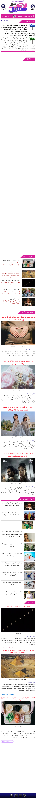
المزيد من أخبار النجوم (8, 647)
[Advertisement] (18, 79)
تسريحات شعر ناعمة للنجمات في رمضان (11, 531)
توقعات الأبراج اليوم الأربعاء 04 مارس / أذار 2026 (17, 606)
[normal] (4, 20)
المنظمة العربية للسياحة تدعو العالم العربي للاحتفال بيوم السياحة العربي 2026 (11, 275)
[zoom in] (2, 20)
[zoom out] (7, 20)
